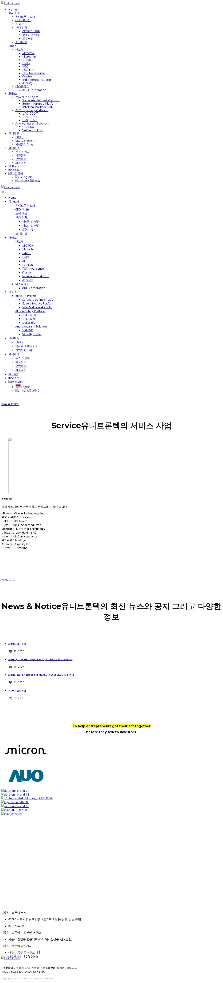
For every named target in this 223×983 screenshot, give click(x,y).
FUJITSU (28, 69)
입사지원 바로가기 (26, 140)
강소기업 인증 (31, 35)
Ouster (27, 76)
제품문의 (20, 155)
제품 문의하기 (10, 404)
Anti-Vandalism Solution (32, 123)
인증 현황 (21, 27)
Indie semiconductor (36, 79)
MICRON (28, 53)
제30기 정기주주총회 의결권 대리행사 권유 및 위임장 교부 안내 (41, 674)
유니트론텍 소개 (25, 16)
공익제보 (20, 159)
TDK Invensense (33, 73)
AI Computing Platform (31, 110)
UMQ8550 (29, 120)
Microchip (29, 56)
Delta (26, 63)
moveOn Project (27, 97)
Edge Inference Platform (39, 103)
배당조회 (14, 169)
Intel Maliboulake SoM (38, 107)
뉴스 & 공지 (22, 151)
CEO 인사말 (23, 20)
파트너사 (20, 162)
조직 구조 (21, 24)
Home (12, 9)
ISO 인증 (28, 38)
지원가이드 (8, 579)
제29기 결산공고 (17, 690)
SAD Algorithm (32, 130)
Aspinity (27, 83)
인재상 (19, 137)
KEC (25, 66)
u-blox (27, 60)
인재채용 (14, 133)
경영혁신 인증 (31, 31)
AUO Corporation (34, 90)
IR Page (13, 166)
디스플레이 (22, 86)
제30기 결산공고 (17, 643)
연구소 (12, 93)
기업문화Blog (24, 144)
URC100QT (30, 113)
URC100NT (30, 117)
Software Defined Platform (41, 100)
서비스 (12, 46)
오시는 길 (21, 42)
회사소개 (14, 13)
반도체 (19, 49)
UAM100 (28, 127)
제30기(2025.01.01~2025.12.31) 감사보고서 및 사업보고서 (40, 659)
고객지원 (14, 148)
